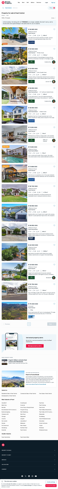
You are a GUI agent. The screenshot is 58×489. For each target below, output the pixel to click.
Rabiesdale (41, 414)
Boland (3, 15)
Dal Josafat (4, 421)
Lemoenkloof (23, 421)
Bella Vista (4, 405)
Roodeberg (42, 416)
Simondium (41, 421)
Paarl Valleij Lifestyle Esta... (45, 409)
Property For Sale (6, 450)
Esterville (4, 430)
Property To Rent (6, 455)
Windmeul (41, 427)
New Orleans (23, 425)
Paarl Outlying (42, 405)
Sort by (52, 18)
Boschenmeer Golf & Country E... (9, 409)
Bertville (3, 407)
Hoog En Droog (24, 409)
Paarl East (41, 403)
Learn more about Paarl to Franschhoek (36, 384)
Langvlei (22, 418)
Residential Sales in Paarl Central (9, 393)
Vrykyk (40, 425)
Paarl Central (23, 430)
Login (46, 2)
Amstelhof (4, 403)
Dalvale (3, 423)
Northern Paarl (23, 427)
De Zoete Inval (5, 425)
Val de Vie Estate (43, 423)
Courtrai (4, 418)
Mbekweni (22, 423)
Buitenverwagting (6, 412)
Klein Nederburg (24, 412)
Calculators (5, 464)
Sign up (53, 2)
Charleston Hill (5, 414)
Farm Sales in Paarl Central (45, 393)
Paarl (7, 15)
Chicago (4, 416)
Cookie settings (51, 482)
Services (4, 459)
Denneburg (4, 427)
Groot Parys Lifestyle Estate (27, 407)
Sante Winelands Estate (44, 418)
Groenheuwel (23, 403)
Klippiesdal (22, 416)
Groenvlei (22, 405)
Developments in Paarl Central (9, 395)
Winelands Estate (43, 430)
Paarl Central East (6, 437)
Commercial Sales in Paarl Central (28, 393)
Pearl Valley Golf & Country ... (46, 412)
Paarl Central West (24, 437)
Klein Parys (23, 414)
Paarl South (42, 407)
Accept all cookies (51, 485)
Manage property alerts (35, 346)
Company (4, 469)
